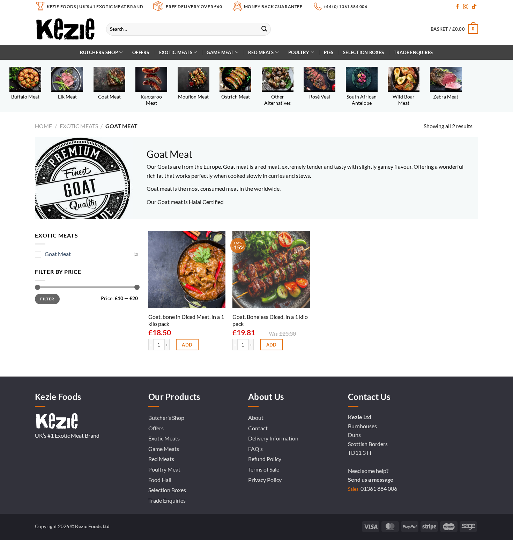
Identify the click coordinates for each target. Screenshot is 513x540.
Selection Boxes (363, 52)
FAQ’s (255, 448)
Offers (140, 52)
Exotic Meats (175, 52)
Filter (47, 298)
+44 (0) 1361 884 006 (345, 6)
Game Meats (163, 448)
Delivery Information (273, 438)
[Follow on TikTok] (474, 7)
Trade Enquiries (167, 500)
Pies (328, 52)
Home (43, 126)
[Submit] (264, 29)
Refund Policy (264, 458)
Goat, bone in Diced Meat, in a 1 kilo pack (186, 320)
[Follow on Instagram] (465, 7)
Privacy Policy (265, 479)
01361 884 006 (378, 488)
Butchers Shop (99, 52)
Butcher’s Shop (166, 417)
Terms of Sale (263, 469)
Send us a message (370, 479)
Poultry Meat (164, 469)
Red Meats (161, 458)
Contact (258, 428)
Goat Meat (58, 253)
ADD (187, 345)
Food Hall (159, 479)
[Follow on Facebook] (457, 7)
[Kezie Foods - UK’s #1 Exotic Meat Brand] (65, 29)
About (255, 417)
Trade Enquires (413, 52)
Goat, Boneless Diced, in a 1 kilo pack (270, 320)
